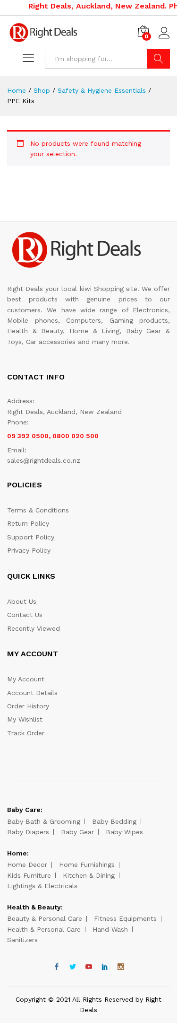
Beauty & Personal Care (44, 918)
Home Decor (27, 864)
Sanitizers (22, 940)
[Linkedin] (105, 967)
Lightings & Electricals (42, 886)
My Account (25, 679)
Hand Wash (110, 929)
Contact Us (24, 614)
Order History (28, 706)
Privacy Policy (29, 550)
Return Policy (28, 523)
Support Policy (30, 537)
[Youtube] (89, 967)
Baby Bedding (114, 821)
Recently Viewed (33, 628)
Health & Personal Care (44, 929)
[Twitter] (73, 967)
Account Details (32, 693)
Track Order (25, 733)
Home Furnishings (87, 864)
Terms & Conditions (38, 510)
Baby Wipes (124, 832)
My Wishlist (24, 719)
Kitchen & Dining (89, 875)
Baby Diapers (28, 832)
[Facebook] (57, 967)
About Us (21, 601)
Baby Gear (77, 832)
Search (158, 59)
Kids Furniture (29, 875)
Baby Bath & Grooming (43, 821)
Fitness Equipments (125, 918)
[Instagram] (121, 967)
